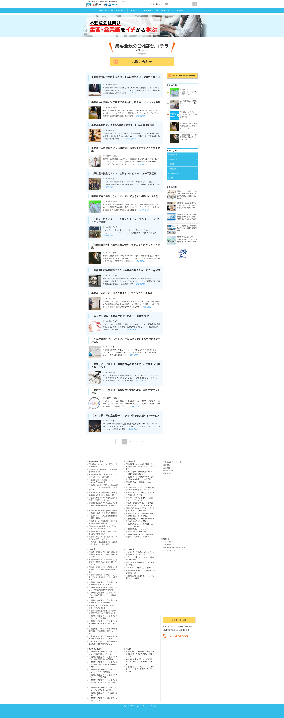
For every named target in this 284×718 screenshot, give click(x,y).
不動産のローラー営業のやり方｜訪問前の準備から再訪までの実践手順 (140, 478)
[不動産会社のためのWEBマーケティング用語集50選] (174, 115)
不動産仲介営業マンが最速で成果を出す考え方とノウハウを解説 (140, 509)
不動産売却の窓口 (170, 545)
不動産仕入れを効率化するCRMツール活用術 (140, 483)
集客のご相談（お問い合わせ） (184, 75)
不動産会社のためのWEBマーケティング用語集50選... (188, 114)
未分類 (170, 178)
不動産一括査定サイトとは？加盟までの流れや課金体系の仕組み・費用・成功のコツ (103, 554)
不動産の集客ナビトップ (172, 462)
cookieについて (169, 471)
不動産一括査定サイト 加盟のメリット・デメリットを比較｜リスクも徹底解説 (103, 577)
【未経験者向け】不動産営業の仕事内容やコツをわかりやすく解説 (140, 520)
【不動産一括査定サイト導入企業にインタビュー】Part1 (103, 699)
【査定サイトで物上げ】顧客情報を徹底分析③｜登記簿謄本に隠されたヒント (103, 631)
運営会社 (166, 465)
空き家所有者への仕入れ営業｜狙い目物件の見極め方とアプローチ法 (140, 488)
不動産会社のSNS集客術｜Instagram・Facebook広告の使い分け (103, 481)
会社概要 (180, 10)
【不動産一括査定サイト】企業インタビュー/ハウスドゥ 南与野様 (103, 601)
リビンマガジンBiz (170, 550)
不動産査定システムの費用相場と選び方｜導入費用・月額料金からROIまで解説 (140, 466)
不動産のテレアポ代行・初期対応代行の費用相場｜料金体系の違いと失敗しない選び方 (140, 654)
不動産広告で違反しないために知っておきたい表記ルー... (188, 92)
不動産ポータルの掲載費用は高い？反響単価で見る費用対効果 (103, 522)
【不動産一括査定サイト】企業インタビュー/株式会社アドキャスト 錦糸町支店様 (103, 595)
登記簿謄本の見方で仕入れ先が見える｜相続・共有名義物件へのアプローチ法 (103, 505)
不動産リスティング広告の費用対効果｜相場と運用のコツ (103, 517)
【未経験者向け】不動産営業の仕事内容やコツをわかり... (188, 137)
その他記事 (147, 10)
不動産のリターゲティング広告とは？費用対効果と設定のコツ (103, 465)
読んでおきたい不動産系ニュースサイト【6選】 (140, 564)
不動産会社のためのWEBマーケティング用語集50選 (140, 572)
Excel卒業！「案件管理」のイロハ (139, 568)
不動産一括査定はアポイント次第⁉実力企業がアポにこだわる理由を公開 (140, 504)
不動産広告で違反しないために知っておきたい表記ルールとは (103, 538)
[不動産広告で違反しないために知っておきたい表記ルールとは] (174, 92)
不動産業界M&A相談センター (174, 547)
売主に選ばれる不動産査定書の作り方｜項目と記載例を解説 (140, 473)
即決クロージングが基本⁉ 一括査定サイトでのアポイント (140, 499)
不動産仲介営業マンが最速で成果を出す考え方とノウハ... (188, 126)
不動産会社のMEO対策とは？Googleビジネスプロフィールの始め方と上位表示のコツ (103, 487)
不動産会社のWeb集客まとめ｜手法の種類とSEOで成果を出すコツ (103, 527)
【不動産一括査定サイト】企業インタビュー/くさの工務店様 (103, 617)
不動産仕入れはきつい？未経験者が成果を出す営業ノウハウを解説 (140, 515)
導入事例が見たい (174, 173)
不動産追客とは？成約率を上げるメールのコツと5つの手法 (140, 494)
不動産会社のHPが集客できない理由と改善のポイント (103, 470)
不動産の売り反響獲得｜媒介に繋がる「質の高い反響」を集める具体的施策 (103, 512)
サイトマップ (168, 473)
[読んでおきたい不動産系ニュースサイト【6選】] (174, 104)
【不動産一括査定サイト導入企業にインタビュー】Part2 (103, 694)
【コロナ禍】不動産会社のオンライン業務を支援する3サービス (140, 553)
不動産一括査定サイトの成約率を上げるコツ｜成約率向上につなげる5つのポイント (103, 562)
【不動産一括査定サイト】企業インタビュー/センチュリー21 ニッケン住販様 (103, 623)
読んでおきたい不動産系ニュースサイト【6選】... (188, 103)
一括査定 (134, 10)
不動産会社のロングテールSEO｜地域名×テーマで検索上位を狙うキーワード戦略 (140, 669)
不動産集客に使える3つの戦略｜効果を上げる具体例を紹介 (102, 533)
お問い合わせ (155, 4)
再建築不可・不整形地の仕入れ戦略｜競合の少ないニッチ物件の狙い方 (103, 494)
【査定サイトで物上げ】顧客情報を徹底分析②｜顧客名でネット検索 (103, 637)
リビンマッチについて (163, 10)
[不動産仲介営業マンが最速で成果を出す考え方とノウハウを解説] (174, 126)
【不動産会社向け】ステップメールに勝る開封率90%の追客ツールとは (140, 530)
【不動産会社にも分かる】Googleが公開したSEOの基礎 (140, 577)
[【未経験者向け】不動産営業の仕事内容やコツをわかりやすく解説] (174, 138)
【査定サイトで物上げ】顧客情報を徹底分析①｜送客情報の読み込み (103, 643)
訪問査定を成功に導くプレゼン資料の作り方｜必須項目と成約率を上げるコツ (140, 661)
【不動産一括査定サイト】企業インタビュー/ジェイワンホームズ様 (103, 689)
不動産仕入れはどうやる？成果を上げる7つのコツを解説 (140, 525)
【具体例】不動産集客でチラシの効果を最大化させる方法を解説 (103, 543)
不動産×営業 (120, 10)
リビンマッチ (168, 542)
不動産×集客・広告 (106, 10)
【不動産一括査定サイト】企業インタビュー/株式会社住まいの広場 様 (103, 589)
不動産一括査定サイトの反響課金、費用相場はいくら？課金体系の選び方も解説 (103, 569)
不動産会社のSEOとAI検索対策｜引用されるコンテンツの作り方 (103, 476)
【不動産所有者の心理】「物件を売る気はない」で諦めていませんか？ (140, 535)
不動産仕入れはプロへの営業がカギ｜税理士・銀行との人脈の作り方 (103, 499)
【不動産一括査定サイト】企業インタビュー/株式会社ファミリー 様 (103, 583)
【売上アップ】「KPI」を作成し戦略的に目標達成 (140, 558)
